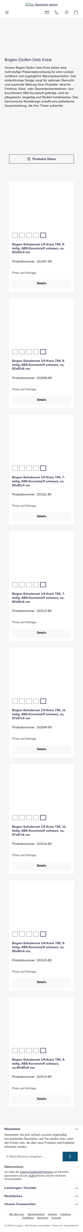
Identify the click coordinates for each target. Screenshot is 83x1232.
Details (41, 283)
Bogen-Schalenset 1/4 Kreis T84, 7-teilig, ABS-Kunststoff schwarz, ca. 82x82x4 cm (38, 481)
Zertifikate (28, 1217)
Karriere (52, 1214)
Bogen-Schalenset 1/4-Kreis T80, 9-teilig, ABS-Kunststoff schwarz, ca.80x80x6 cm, (38, 1063)
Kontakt (56, 1217)
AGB (31, 1175)
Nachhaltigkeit (36, 1214)
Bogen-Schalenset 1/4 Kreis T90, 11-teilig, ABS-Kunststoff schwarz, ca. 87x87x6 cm (39, 830)
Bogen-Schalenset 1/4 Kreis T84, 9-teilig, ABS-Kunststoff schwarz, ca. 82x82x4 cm (38, 248)
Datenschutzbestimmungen (36, 1172)
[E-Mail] (47, 12)
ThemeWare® (70, 1225)
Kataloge (65, 1214)
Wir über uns (16, 1214)
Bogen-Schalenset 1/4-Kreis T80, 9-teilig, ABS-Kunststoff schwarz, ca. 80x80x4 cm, (38, 947)
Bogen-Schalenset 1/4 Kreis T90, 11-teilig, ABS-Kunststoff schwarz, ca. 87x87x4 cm (39, 714)
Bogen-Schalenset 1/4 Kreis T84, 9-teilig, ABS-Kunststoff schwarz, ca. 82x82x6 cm (38, 364)
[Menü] (7, 12)
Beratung (42, 1217)
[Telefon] (57, 12)
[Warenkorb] (76, 12)
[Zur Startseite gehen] (41, 4)
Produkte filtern (44, 159)
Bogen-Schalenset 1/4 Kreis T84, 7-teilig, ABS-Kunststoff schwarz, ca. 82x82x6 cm (38, 597)
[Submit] (70, 1157)
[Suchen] (66, 12)
